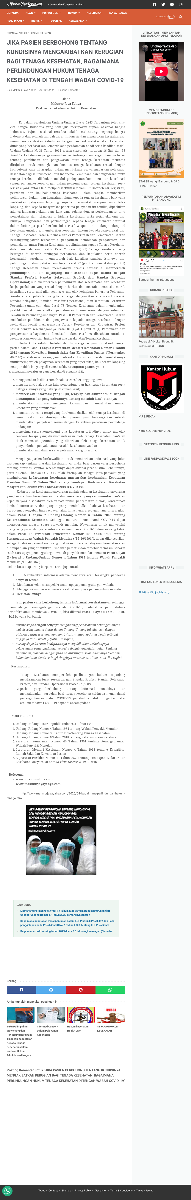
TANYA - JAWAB (118, 12)
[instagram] (180, 4)
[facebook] (154, 4)
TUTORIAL (55, 20)
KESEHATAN (94, 12)
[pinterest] (81, 990)
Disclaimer (101, 1190)
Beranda (12, 12)
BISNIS (35, 20)
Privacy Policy (83, 1190)
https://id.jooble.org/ (156, 592)
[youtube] (171, 4)
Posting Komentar (68, 89)
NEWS (29, 12)
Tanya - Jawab (144, 1190)
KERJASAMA (76, 20)
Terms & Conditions (121, 1190)
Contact (53, 1190)
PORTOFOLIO (50, 12)
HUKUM (72, 12)
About (41, 1190)
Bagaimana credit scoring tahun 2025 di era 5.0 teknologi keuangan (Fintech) (66, 931)
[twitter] (163, 4)
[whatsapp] (110, 990)
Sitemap (66, 1190)
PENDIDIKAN (14, 20)
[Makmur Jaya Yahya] (27, 5)
